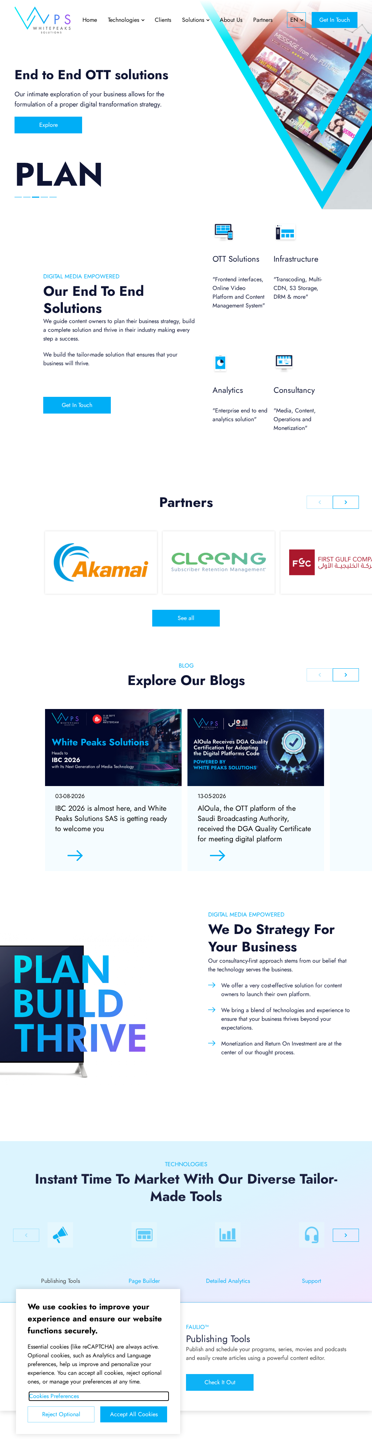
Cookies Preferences (54, 1396)
